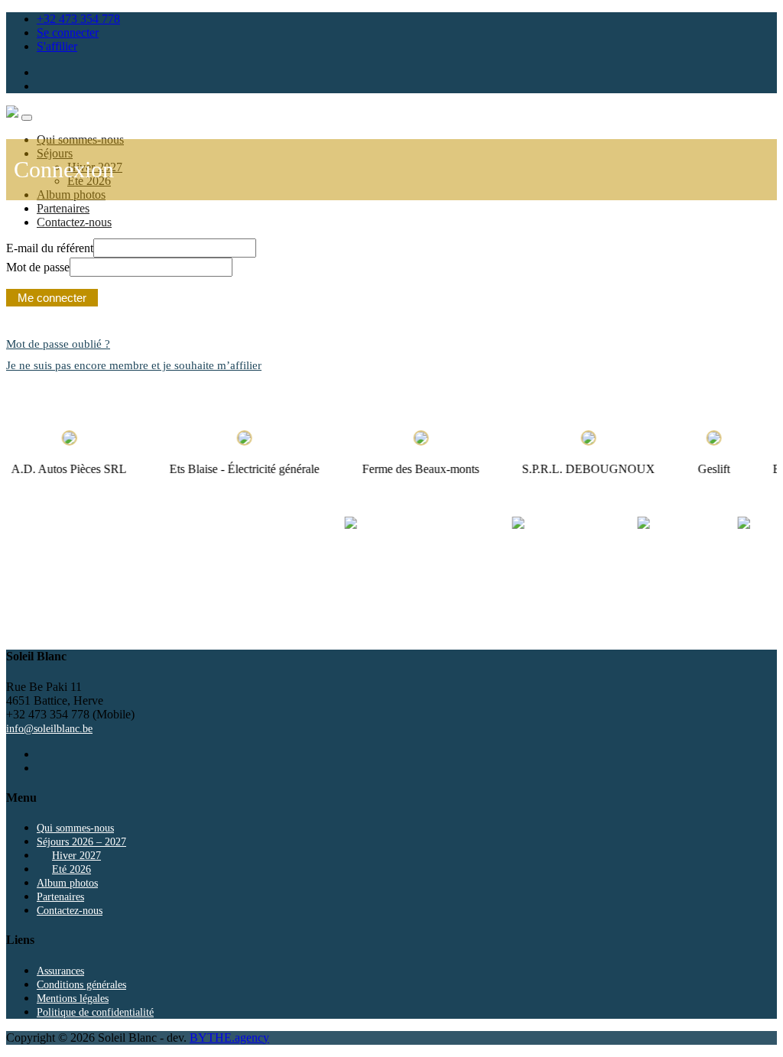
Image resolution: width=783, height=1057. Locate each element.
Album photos (67, 883)
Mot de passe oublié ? (58, 344)
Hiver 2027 (76, 855)
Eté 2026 (71, 869)
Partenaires (63, 208)
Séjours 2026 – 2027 (81, 842)
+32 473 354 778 (78, 18)
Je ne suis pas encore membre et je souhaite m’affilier (134, 365)
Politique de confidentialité (95, 1012)
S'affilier (57, 46)
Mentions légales (73, 998)
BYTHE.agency (229, 1037)
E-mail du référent (49, 248)
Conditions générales (81, 985)
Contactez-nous (74, 222)
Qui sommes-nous (75, 828)
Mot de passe (38, 267)
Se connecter (68, 32)
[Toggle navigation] (26, 118)
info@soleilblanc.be (49, 728)
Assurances (60, 971)
